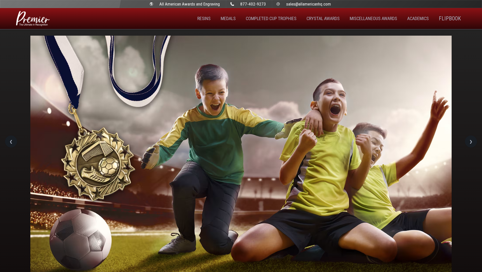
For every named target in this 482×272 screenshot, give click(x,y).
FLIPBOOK (450, 18)
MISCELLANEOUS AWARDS (373, 18)
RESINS (204, 18)
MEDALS (228, 18)
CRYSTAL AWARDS (323, 18)
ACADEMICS (418, 18)
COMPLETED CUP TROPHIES (271, 18)
